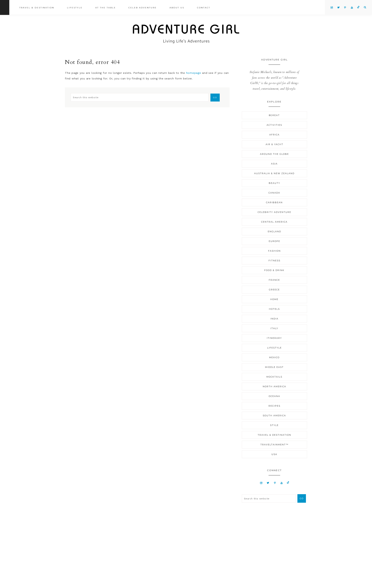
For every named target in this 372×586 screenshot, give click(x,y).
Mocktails (274, 376)
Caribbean (274, 202)
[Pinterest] (275, 482)
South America (274, 415)
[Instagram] (261, 482)
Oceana (274, 396)
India (274, 318)
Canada (274, 192)
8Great (274, 115)
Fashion (274, 251)
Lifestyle (274, 347)
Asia (274, 163)
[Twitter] (268, 482)
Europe (274, 241)
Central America (274, 221)
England (274, 231)
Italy (274, 328)
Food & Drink (274, 270)
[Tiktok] (288, 482)
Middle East (274, 367)
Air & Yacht (274, 144)
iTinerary (274, 338)
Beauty (274, 183)
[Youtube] (281, 482)
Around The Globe (274, 154)
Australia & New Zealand (274, 173)
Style (274, 425)
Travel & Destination (274, 435)
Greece (274, 289)
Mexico (274, 357)
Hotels (274, 309)
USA (274, 454)
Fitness (274, 260)
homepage (193, 72)
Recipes (274, 405)
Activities (274, 125)
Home (274, 299)
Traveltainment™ (274, 444)
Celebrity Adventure (274, 212)
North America (274, 386)
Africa (274, 134)
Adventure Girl (186, 33)
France (274, 280)
